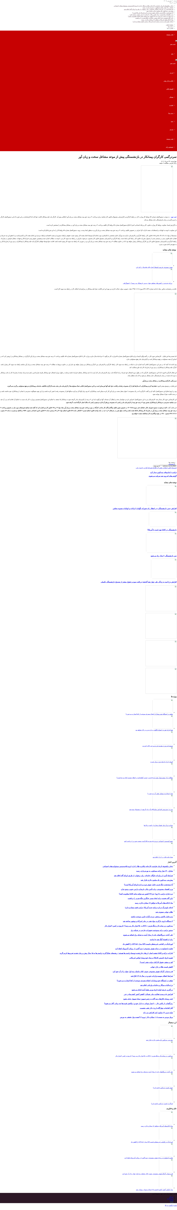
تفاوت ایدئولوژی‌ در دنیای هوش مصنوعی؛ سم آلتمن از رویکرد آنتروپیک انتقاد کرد (148, 1158)
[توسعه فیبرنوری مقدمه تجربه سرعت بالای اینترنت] (163, 744)
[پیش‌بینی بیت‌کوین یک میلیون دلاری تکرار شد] (166, 1038)
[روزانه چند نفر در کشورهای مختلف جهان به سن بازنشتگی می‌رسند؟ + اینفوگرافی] (162, 281)
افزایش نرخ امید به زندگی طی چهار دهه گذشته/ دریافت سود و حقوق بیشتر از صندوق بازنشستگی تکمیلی (139, 582)
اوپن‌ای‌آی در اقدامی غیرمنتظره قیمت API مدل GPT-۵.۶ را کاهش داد (152, 1142)
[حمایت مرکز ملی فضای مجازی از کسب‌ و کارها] (163, 823)
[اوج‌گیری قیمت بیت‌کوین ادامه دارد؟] (166, 1102)
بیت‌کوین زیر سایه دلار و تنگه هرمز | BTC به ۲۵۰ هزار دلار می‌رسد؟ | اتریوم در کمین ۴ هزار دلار (144, 1056)
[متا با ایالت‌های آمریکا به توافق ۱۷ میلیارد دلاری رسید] (166, 1124)
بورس (171, 129)
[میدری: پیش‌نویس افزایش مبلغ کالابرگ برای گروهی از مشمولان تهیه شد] (163, 808)
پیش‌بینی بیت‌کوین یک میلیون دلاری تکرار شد (159, 11)
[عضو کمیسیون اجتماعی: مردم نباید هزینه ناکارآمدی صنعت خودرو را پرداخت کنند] (163, 839)
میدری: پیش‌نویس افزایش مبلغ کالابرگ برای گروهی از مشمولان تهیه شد (151, 809)
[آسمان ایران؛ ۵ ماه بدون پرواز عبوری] (163, 760)
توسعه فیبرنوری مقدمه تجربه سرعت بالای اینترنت (157, 746)
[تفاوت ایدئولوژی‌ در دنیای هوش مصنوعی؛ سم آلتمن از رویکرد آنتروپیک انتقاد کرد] (166, 1156)
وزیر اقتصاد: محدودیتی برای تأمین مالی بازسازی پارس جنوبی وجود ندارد (151, 14)
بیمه (172, 121)
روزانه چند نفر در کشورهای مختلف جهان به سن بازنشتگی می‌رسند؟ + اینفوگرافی (147, 283)
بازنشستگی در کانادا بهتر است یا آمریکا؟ (162, 530)
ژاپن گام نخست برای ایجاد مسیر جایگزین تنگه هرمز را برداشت (154, 18)
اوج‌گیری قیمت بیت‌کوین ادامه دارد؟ (162, 1103)
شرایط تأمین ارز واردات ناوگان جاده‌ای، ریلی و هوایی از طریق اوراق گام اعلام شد (148, 9)
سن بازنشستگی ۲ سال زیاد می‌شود (164, 556)
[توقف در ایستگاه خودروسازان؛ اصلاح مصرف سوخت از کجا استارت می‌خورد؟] (163, 712)
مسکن (171, 97)
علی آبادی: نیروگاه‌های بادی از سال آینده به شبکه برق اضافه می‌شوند (152, 1072)
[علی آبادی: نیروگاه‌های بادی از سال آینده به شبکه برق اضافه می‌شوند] (166, 1070)
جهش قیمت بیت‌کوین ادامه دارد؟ (163, 1088)
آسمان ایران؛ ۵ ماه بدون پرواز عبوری (161, 762)
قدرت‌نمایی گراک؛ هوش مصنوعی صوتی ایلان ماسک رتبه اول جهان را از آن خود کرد (147, 1174)
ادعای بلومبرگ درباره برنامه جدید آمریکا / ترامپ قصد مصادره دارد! (153, 21)
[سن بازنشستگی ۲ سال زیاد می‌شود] (161, 552)
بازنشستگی (171, 464)
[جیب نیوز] (173, 44)
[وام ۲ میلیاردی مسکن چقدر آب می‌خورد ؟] (163, 792)
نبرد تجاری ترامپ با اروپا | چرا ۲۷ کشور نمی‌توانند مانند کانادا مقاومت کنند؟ (150, 16)
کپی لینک (156, 466)
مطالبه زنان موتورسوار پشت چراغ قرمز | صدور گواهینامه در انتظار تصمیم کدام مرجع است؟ (145, 777)
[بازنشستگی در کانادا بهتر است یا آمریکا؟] (163, 526)
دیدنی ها (170, 113)
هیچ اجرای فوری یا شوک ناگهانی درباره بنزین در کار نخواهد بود (154, 730)
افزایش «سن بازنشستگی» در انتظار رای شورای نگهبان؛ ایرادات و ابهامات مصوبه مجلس (145, 508)
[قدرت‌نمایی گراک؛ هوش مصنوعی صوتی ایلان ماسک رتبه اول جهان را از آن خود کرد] (166, 1172)
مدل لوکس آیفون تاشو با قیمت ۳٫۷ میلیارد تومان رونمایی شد (154, 1189)
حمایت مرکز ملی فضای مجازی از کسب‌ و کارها (158, 825)
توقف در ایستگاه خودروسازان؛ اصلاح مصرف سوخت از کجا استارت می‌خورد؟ (149, 714)
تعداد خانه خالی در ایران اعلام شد (163, 857)
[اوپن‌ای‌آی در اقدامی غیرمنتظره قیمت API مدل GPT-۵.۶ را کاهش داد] (166, 1140)
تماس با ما (170, 28)
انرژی (171, 73)
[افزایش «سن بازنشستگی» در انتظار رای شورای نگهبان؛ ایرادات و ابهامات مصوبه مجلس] (161, 505)
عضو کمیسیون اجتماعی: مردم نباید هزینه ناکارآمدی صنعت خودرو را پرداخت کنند (148, 841)
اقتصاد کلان (169, 89)
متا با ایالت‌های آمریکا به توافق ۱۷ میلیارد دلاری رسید (157, 20)
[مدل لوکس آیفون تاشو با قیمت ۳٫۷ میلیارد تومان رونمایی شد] (166, 1188)
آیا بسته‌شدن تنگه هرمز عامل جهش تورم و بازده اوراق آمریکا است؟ (152, 13)
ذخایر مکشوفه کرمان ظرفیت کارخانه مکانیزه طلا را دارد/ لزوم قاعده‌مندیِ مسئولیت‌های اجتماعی (143, 6)
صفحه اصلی (169, 25)
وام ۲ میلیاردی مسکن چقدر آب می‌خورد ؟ (160, 793)
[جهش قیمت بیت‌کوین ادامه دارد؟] (166, 1086)
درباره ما (170, 26)
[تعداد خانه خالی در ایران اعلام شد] (163, 855)
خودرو (171, 105)
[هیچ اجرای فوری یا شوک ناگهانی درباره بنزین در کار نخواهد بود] (163, 728)
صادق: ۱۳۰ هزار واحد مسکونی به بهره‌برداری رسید (158, 7)
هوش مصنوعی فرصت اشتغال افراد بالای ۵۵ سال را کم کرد (154, 267)
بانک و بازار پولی (168, 81)
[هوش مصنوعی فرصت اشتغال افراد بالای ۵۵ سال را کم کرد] (162, 265)
